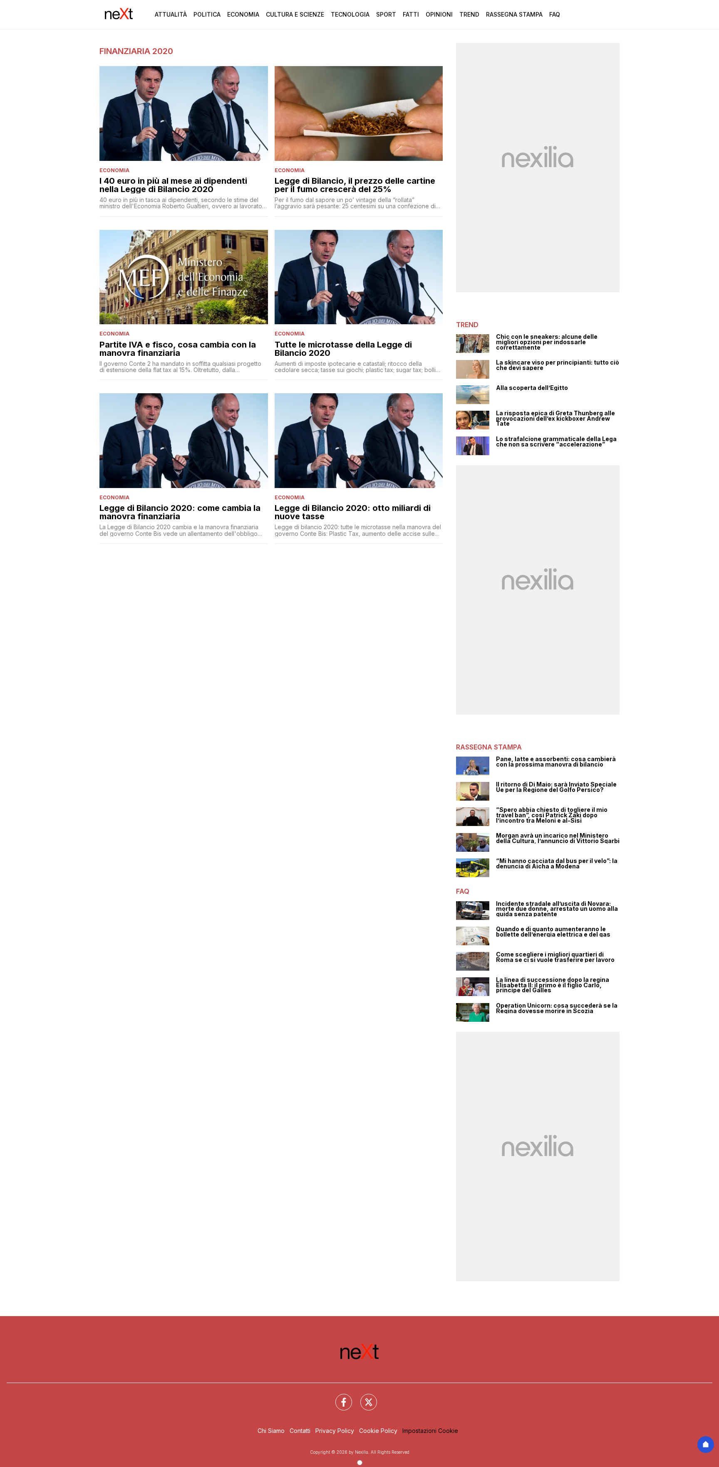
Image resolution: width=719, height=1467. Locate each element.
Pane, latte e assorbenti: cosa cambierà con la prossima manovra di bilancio (556, 762)
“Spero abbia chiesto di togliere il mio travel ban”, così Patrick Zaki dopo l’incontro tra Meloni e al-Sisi (551, 815)
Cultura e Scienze (295, 14)
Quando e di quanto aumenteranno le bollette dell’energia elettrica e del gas (553, 932)
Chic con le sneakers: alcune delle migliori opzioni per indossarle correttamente (547, 342)
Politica (207, 14)
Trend (469, 14)
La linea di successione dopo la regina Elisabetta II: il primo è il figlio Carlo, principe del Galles (552, 985)
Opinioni (439, 14)
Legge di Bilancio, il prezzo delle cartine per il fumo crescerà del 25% (355, 185)
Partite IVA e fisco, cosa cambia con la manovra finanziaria (177, 348)
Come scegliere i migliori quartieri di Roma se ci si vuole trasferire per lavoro (555, 957)
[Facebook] (338, 1397)
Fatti (411, 14)
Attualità (171, 14)
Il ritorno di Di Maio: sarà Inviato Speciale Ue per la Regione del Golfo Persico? (556, 787)
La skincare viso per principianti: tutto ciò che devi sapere (557, 365)
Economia (243, 14)
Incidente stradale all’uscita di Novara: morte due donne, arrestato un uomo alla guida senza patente (557, 909)
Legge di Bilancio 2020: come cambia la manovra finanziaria (179, 512)
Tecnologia (350, 14)
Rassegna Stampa (514, 14)
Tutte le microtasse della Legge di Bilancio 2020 (343, 348)
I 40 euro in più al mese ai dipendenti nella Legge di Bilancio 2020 (173, 185)
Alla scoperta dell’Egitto (532, 388)
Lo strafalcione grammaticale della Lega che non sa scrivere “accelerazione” (556, 441)
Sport (386, 14)
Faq (554, 14)
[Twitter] (363, 1397)
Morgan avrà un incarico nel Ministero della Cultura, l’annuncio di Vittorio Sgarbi (558, 838)
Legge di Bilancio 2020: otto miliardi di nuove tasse (353, 512)
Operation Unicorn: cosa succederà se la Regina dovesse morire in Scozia (556, 1008)
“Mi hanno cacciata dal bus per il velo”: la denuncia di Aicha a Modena (556, 863)
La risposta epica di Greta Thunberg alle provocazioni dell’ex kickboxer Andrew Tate (555, 419)
